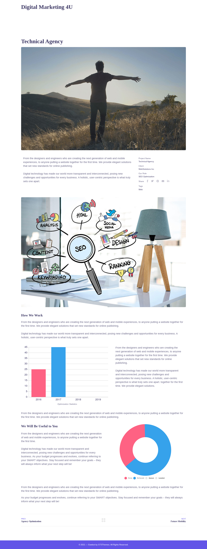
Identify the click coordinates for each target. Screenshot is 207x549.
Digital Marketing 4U (47, 7)
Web (141, 189)
